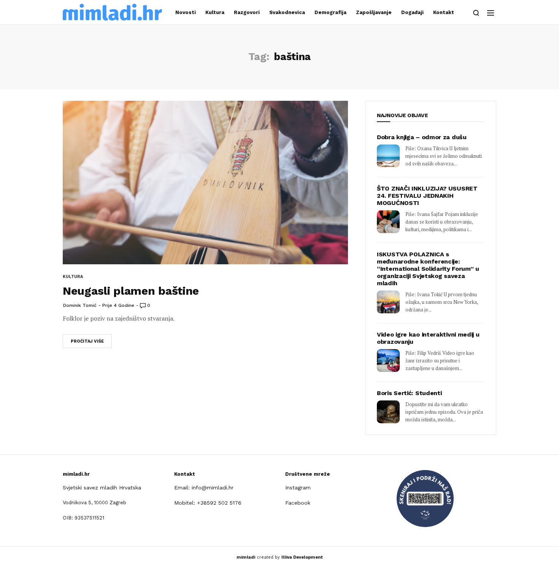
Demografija (330, 12)
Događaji (412, 12)
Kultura (214, 12)
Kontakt (443, 12)
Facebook (297, 503)
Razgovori (247, 12)
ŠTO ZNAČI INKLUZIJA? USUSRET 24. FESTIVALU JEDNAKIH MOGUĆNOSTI (427, 195)
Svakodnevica (287, 12)
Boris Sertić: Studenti (409, 393)
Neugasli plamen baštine (131, 290)
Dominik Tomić (80, 305)
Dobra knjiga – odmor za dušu (422, 137)
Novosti (185, 12)
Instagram (298, 487)
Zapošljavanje (374, 12)
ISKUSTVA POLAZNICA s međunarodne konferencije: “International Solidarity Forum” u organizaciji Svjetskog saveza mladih (428, 269)
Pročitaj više (87, 341)
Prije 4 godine (118, 305)
